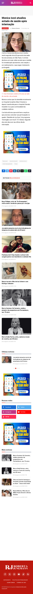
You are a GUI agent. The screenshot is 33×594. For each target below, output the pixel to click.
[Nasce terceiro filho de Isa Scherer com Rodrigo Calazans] (16, 271)
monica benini (13, 161)
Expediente (7, 580)
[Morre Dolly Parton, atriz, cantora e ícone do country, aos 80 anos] (16, 326)
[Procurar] (30, 3)
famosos (5, 161)
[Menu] (3, 3)
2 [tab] (16, 368)
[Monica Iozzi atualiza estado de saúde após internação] (16, 42)
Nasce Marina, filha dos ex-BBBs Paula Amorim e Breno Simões (22, 492)
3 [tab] (17, 368)
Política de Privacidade (20, 580)
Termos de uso (21, 582)
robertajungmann (7, 164)
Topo (15, 164)
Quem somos (11, 582)
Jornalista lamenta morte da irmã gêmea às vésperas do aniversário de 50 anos (22, 359)
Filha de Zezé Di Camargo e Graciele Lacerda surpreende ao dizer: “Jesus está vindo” (22, 481)
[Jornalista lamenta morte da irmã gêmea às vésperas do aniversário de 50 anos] (16, 217)
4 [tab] (19, 368)
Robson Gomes (16, 28)
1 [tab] (14, 368)
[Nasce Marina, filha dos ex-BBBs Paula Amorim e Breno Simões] (6, 493)
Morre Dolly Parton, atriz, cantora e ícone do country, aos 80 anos (21, 470)
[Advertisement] (16, 10)
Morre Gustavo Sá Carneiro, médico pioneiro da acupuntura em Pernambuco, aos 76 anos (15, 310)
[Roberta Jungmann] (16, 3)
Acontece (5, 28)
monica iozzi (23, 161)
